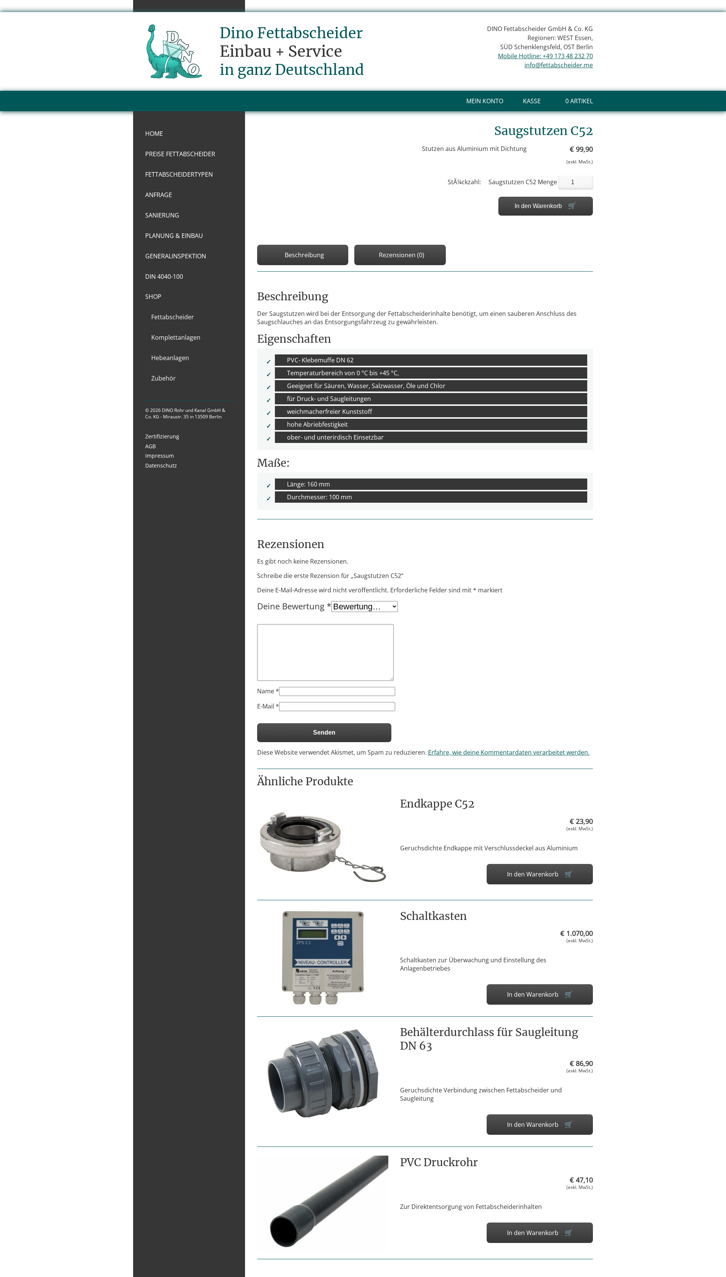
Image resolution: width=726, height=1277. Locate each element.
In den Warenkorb (538, 206)
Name (268, 691)
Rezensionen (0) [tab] (401, 255)
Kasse (532, 101)
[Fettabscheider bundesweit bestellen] (174, 70)
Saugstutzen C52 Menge (523, 182)
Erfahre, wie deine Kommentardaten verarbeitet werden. (508, 752)
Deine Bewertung (294, 606)
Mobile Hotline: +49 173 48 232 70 (545, 56)
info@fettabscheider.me (558, 65)
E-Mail (268, 706)
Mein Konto (484, 101)
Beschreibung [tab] (304, 255)
